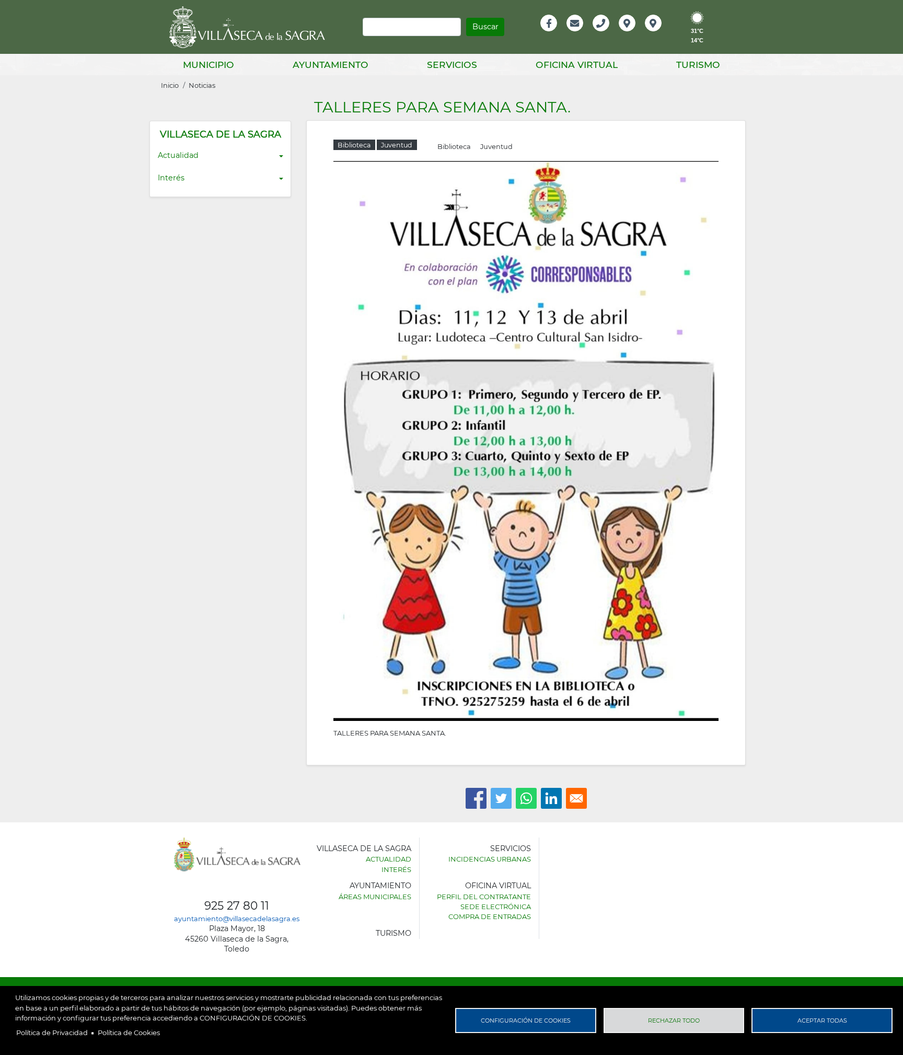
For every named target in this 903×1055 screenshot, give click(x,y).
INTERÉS (396, 869)
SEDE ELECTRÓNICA (495, 906)
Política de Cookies (129, 1032)
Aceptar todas (822, 1020)
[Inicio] (250, 27)
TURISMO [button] (698, 64)
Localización (638, 34)
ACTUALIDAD (388, 859)
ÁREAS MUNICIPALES (375, 896)
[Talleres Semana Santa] (526, 440)
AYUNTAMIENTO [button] (330, 64)
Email (575, 34)
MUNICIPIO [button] (208, 64)
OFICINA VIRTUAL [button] (577, 64)
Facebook (554, 34)
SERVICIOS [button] (452, 64)
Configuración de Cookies (526, 1020)
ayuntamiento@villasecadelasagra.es (236, 918)
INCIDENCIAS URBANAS (489, 859)
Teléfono (605, 34)
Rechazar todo (674, 1020)
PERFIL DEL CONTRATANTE (484, 896)
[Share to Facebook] (476, 798)
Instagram (660, 34)
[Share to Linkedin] (551, 798)
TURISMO (393, 933)
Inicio (170, 85)
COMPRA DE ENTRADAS (489, 916)
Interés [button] (171, 177)
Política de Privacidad (52, 1032)
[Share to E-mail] (576, 798)
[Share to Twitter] (501, 798)
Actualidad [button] (178, 155)
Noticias (202, 85)
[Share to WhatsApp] (526, 798)
